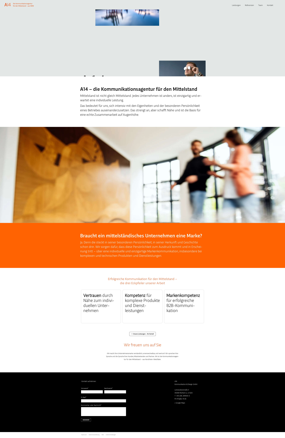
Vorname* (84, 388)
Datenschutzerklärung (94, 434)
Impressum (84, 434)
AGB (103, 434)
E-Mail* (83, 397)
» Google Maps (180, 403)
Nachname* (108, 388)
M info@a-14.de (180, 399)
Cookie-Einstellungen (111, 434)
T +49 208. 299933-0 (182, 396)
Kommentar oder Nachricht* (91, 405)
